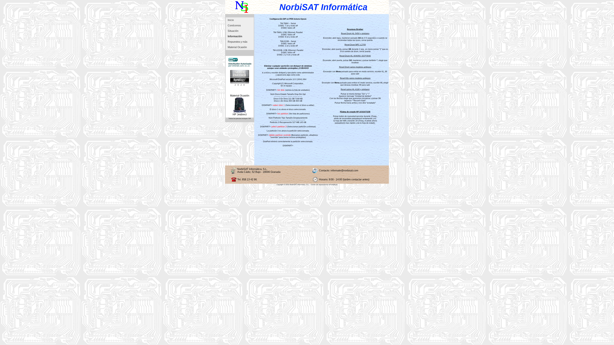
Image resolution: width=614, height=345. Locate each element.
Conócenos (234, 25)
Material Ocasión (237, 47)
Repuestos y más (237, 41)
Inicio (231, 20)
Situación (233, 31)
